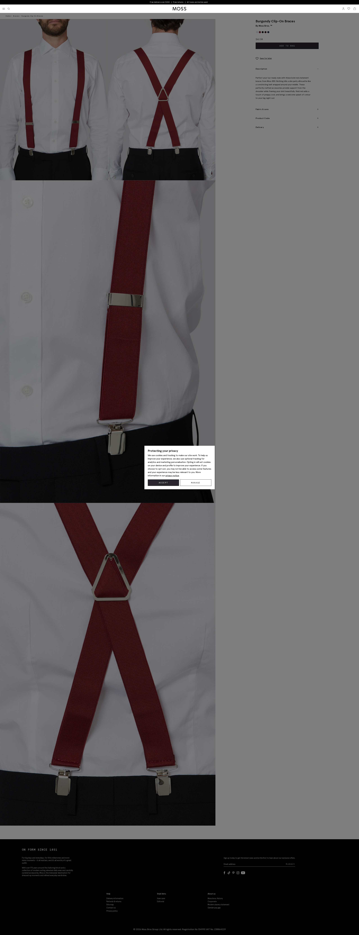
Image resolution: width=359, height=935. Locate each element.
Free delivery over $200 (160, 2)
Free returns (178, 2)
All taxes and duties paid (197, 2)
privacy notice (172, 475)
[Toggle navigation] (3, 8)
